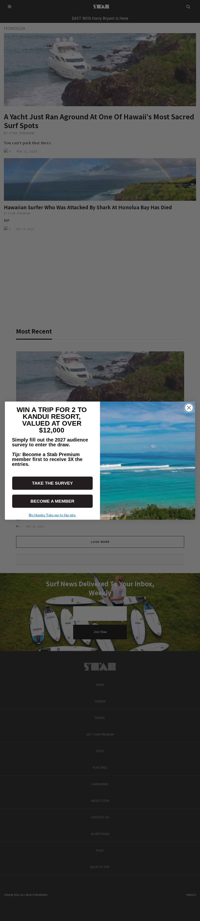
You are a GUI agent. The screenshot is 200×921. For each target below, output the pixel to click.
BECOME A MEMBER (52, 501)
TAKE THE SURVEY (52, 483)
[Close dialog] (189, 407)
